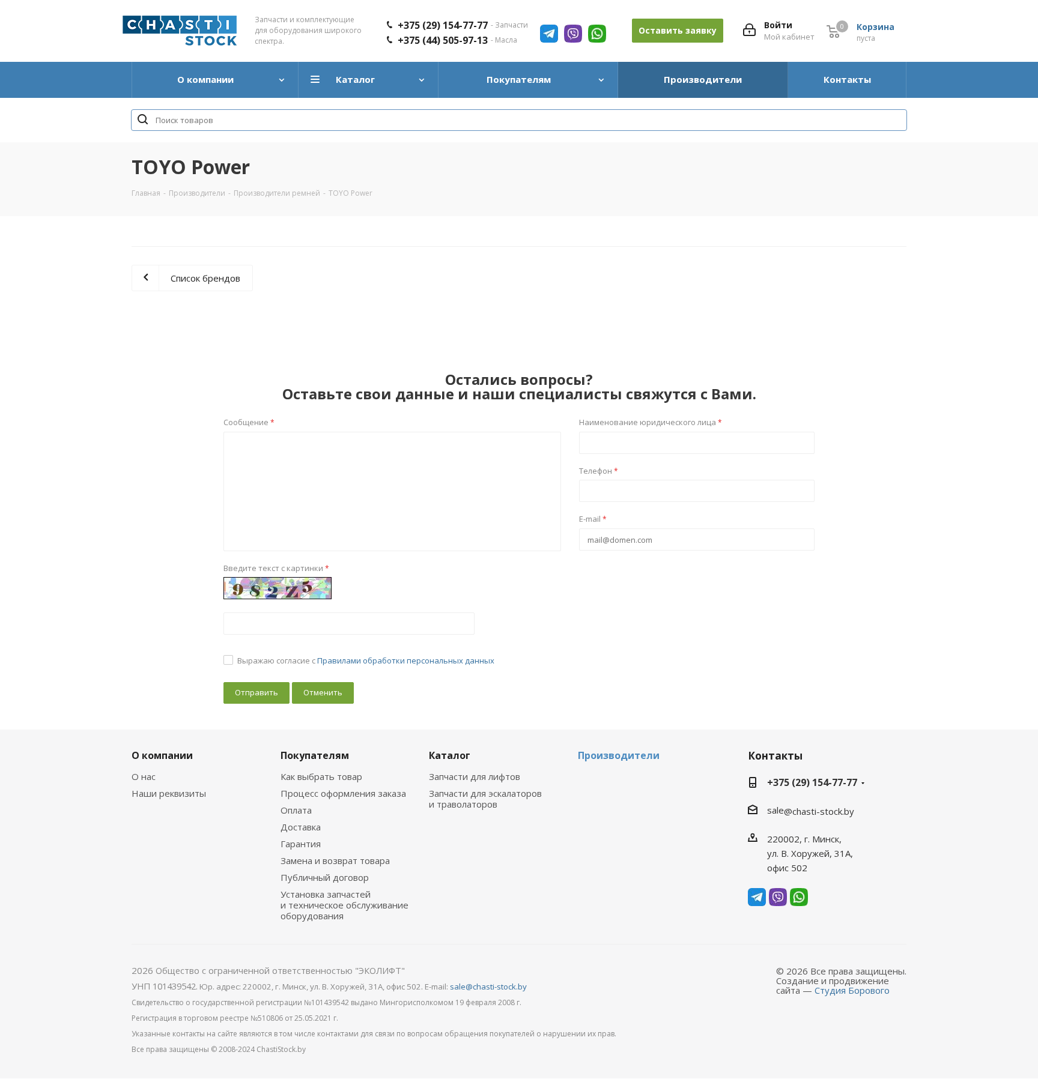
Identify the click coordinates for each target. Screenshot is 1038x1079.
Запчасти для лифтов (474, 776)
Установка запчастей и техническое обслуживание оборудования (344, 905)
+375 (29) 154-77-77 (443, 25)
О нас (144, 776)
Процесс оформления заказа (343, 793)
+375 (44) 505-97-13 (443, 40)
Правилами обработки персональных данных (405, 660)
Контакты (775, 756)
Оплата (296, 810)
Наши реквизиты (169, 793)
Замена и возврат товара (335, 860)
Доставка (301, 827)
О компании (162, 755)
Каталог (449, 755)
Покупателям (315, 755)
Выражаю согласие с (365, 660)
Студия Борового (852, 990)
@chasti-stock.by (819, 811)
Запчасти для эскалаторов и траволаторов (485, 798)
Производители (619, 755)
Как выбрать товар (321, 776)
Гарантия (301, 844)
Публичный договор (325, 877)
